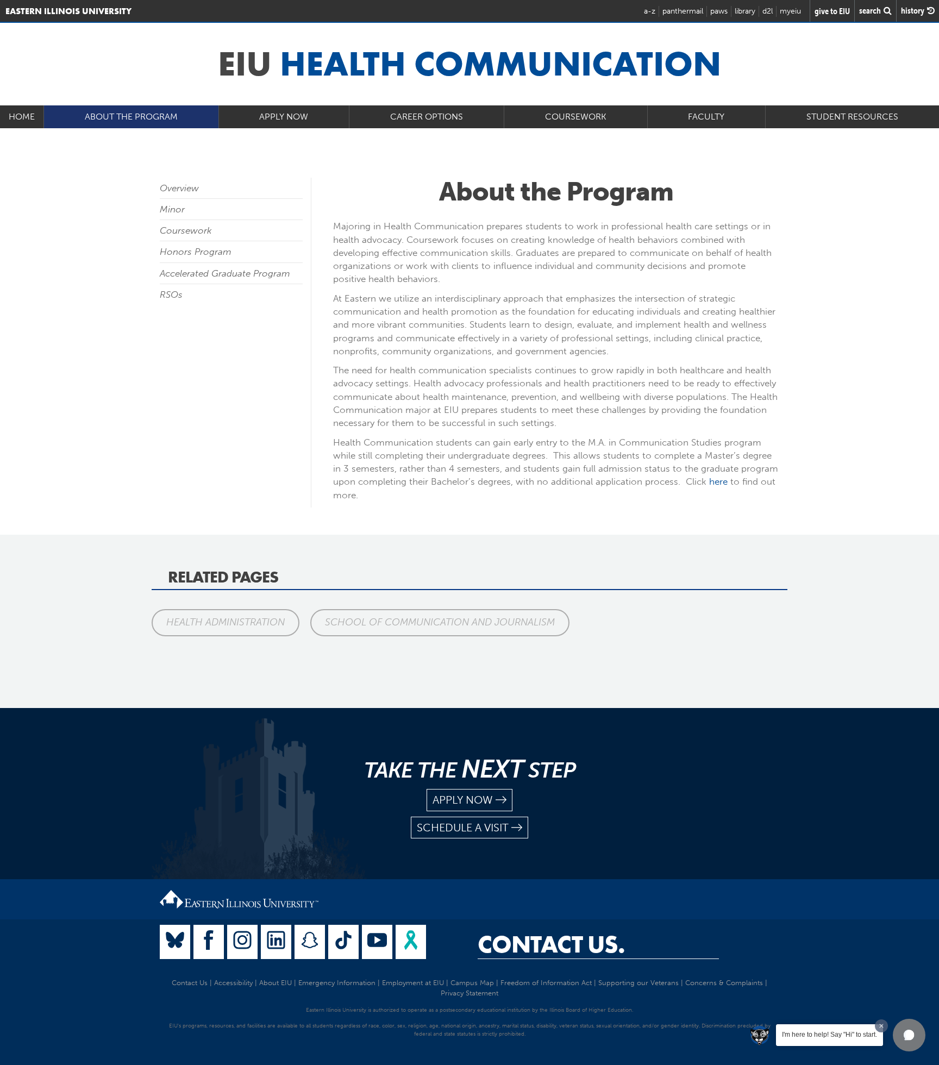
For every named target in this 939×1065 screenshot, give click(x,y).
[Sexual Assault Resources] (411, 942)
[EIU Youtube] (377, 942)
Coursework (575, 116)
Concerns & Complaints (724, 983)
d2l (767, 11)
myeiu (790, 11)
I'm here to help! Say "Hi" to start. (829, 1034)
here (718, 481)
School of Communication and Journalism (440, 622)
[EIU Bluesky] (175, 942)
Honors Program (195, 251)
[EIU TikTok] (343, 942)
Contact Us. (551, 944)
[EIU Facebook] (208, 942)
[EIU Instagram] (242, 942)
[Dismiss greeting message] (881, 1025)
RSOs (171, 294)
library (745, 11)
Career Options (426, 116)
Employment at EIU (413, 983)
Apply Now (283, 116)
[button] (909, 1035)
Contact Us (190, 983)
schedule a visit (463, 827)
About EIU (275, 983)
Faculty (706, 116)
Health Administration (225, 622)
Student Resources (852, 116)
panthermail (682, 11)
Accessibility (233, 983)
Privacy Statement (469, 993)
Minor (172, 209)
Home (22, 116)
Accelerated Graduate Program (225, 273)
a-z (649, 11)
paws (719, 11)
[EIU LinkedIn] (276, 942)
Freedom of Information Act (546, 983)
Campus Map (472, 983)
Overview (179, 188)
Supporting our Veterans (638, 983)
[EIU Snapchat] (310, 942)
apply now (463, 799)
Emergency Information (336, 983)
